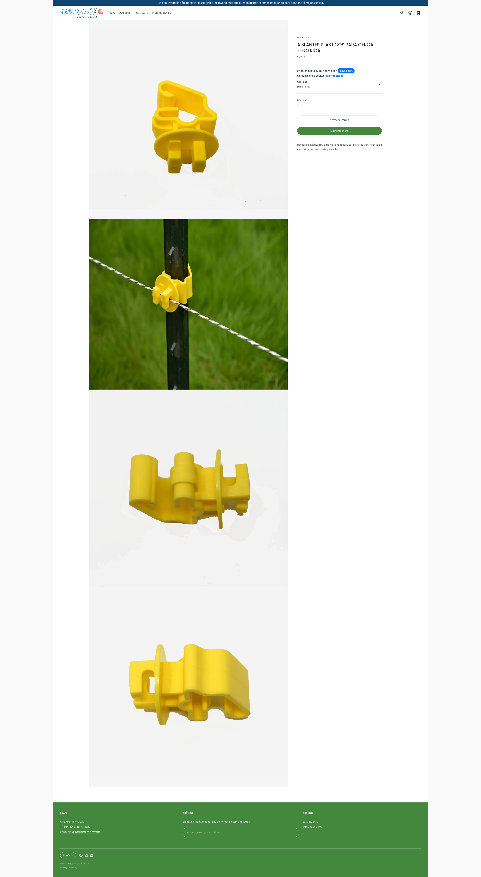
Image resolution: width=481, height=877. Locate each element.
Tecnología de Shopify (68, 867)
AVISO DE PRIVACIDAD (72, 821)
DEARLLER (85, 864)
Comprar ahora (339, 131)
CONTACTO (142, 12)
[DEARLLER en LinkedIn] (91, 855)
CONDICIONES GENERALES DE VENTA (80, 832)
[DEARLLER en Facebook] (81, 855)
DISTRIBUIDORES (161, 12)
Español (67, 855)
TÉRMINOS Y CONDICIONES (75, 827)
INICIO (111, 12)
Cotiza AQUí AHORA (240, 3)
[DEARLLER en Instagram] (86, 855)
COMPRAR (124, 12)
